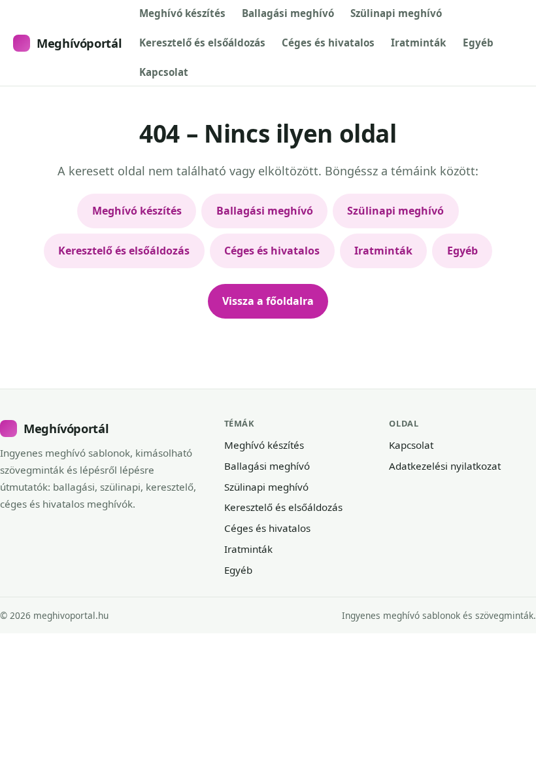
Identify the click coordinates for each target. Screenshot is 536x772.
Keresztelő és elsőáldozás (202, 42)
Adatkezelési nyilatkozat (445, 465)
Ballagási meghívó (288, 13)
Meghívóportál (79, 43)
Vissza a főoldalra (268, 301)
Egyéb (478, 42)
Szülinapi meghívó (396, 13)
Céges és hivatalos (328, 42)
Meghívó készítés (182, 13)
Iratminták (418, 42)
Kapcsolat (163, 72)
